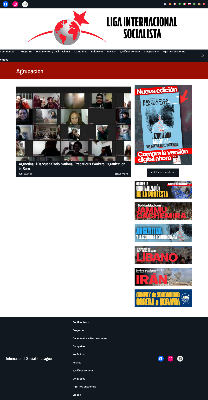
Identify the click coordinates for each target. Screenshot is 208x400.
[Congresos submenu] (158, 51)
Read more (121, 174)
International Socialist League (29, 358)
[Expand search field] (202, 56)
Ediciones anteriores (163, 172)
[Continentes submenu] (16, 51)
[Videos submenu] (9, 60)
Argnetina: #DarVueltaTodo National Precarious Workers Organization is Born (72, 166)
